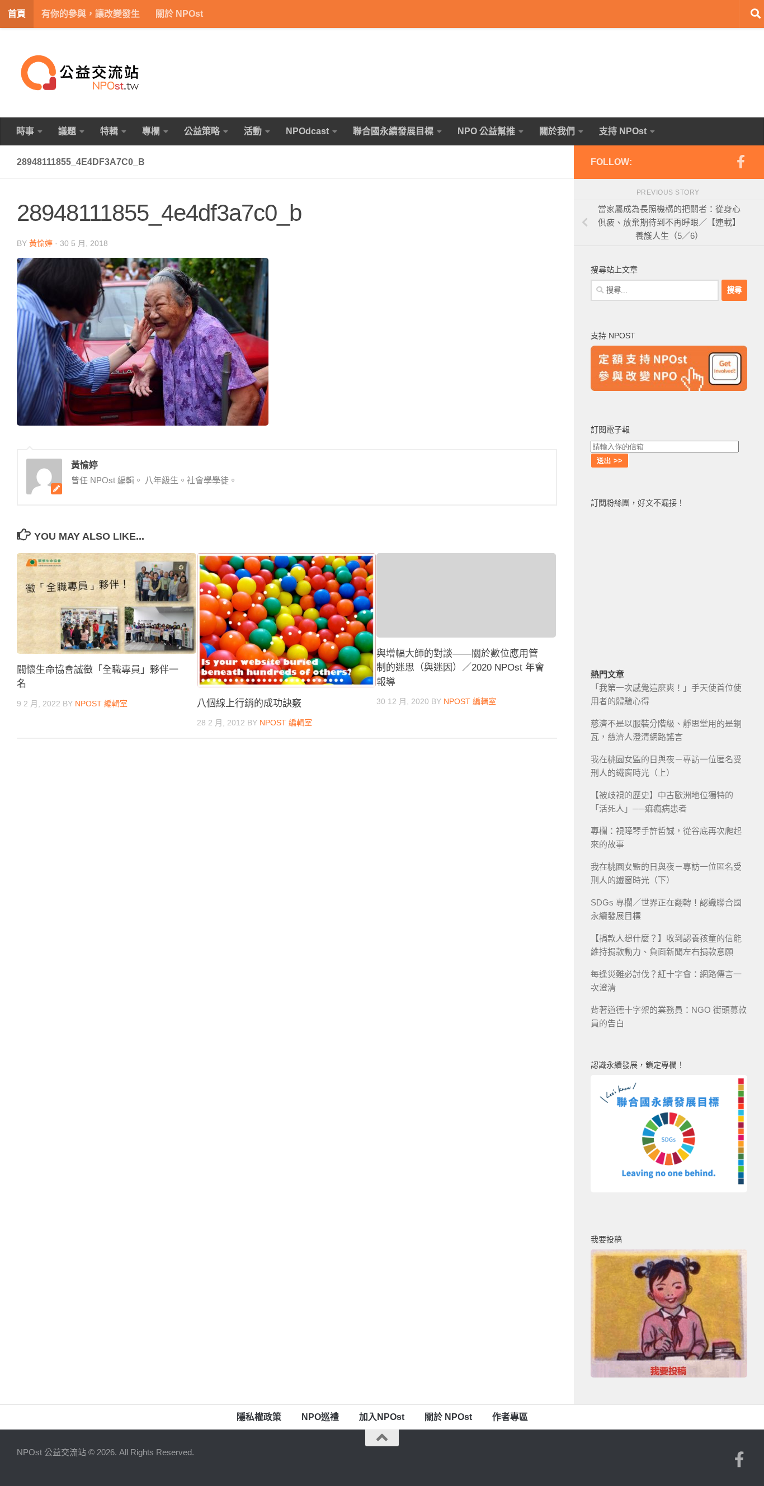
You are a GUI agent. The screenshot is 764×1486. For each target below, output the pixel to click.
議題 (67, 131)
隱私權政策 (259, 1417)
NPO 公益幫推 (486, 131)
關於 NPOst (179, 13)
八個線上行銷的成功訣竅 (249, 703)
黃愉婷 (41, 243)
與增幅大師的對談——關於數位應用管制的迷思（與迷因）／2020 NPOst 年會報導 (460, 667)
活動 (253, 131)
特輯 (109, 131)
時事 (25, 131)
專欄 (151, 131)
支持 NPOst (623, 131)
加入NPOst (381, 1417)
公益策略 (202, 131)
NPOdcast (307, 131)
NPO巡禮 (320, 1417)
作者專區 (510, 1417)
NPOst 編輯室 (101, 703)
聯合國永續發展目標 (393, 131)
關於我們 (557, 131)
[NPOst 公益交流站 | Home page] (81, 72)
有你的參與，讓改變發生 (90, 13)
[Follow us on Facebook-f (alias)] (740, 161)
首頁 (17, 13)
